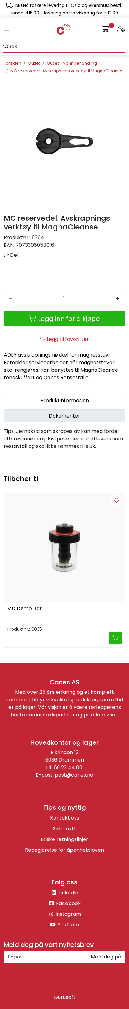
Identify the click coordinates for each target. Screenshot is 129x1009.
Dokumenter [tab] (64, 415)
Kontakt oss (64, 818)
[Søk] (5, 46)
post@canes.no (74, 775)
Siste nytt (64, 828)
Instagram (67, 914)
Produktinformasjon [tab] (64, 400)
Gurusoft (64, 997)
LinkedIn (67, 892)
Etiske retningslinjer (64, 839)
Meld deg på (106, 956)
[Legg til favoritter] (116, 500)
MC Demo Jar (24, 609)
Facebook (68, 903)
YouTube (67, 924)
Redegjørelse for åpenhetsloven (64, 850)
